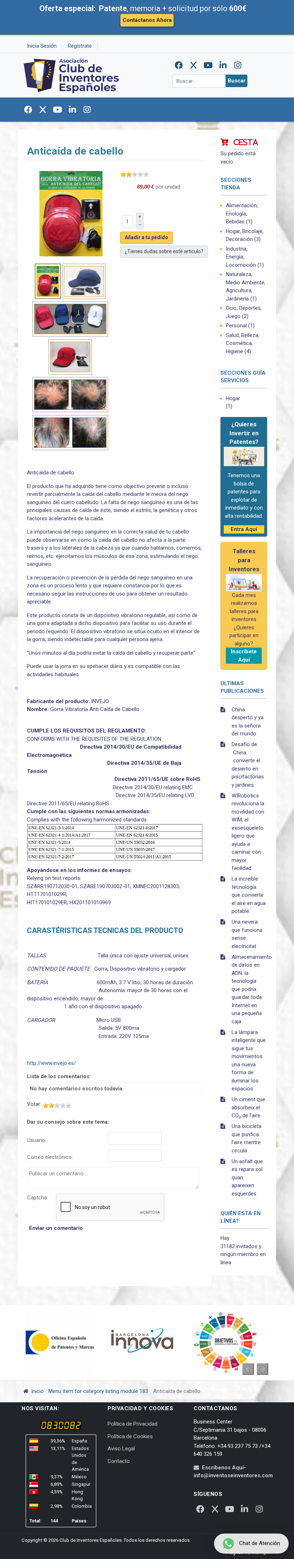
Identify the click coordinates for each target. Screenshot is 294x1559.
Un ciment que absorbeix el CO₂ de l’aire (248, 1107)
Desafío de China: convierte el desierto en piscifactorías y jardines (248, 764)
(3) (245, 235)
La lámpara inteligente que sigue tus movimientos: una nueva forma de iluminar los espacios (249, 1060)
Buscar (237, 80)
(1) (242, 213)
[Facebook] (179, 65)
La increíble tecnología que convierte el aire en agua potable (249, 895)
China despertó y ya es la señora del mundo (248, 721)
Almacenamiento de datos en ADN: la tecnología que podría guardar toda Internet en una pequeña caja (249, 989)
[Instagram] (237, 65)
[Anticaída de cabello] (71, 213)
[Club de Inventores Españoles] (72, 75)
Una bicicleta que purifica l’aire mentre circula (246, 1138)
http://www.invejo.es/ (51, 1063)
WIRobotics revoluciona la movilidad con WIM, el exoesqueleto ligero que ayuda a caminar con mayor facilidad (248, 832)
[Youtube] (208, 65)
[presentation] (248, 1369)
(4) (242, 343)
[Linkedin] (223, 65)
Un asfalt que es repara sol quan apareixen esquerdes (247, 1177)
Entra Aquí (244, 529)
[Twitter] (193, 65)
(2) (244, 312)
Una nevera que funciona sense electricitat (247, 934)
